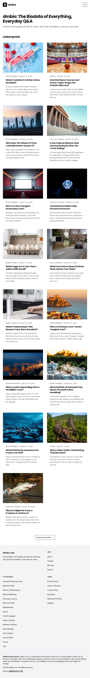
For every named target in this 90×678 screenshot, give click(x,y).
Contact (50, 561)
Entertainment (8, 607)
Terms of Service (54, 586)
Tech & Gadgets (9, 616)
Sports (5, 612)
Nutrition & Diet (8, 586)
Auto (4, 646)
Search (50, 570)
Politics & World (9, 620)
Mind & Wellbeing (9, 594)
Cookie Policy (52, 590)
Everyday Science (10, 599)
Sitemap (50, 603)
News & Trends (9, 603)
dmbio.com (9, 553)
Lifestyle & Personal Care (12, 581)
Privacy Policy (52, 581)
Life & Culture (8, 633)
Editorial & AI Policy (54, 599)
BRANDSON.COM (16, 671)
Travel (5, 642)
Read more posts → (45, 537)
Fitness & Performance (11, 590)
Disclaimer (51, 594)
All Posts (50, 565)
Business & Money (10, 625)
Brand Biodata (8, 629)
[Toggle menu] (84, 5)
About (49, 557)
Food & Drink (8, 638)
